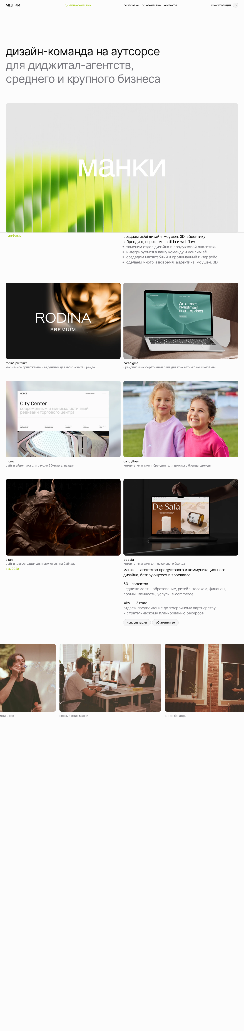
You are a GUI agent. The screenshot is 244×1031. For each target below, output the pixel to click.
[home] (34, 5)
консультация (137, 622)
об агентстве (165, 622)
